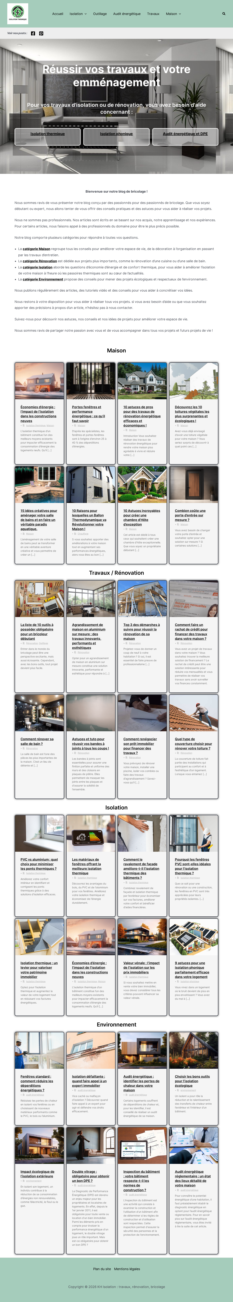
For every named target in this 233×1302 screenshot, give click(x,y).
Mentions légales (127, 1269)
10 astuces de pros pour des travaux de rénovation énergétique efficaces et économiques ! (142, 416)
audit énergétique (35, 1094)
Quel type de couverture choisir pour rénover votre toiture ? (193, 743)
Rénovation (32, 643)
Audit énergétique (127, 14)
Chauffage (83, 533)
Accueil (57, 14)
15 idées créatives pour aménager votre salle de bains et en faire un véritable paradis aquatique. (39, 520)
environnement (188, 1090)
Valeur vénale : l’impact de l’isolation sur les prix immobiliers (141, 967)
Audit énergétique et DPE (185, 134)
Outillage (100, 14)
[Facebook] (33, 33)
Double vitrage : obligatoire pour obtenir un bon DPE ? (90, 1176)
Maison (171, 14)
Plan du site (102, 1269)
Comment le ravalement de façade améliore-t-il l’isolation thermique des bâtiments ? (141, 869)
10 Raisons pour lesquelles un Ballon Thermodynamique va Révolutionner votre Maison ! (89, 520)
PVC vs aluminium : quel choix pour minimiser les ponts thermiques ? (39, 864)
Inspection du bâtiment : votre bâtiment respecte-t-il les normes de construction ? (141, 1181)
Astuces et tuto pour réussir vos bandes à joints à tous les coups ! (90, 743)
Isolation (76, 14)
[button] (85, 13)
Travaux (153, 14)
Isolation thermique (48, 134)
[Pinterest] (41, 33)
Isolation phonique (116, 134)
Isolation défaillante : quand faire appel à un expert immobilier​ (89, 1081)
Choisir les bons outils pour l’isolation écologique (192, 1081)
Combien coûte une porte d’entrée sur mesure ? (190, 515)
